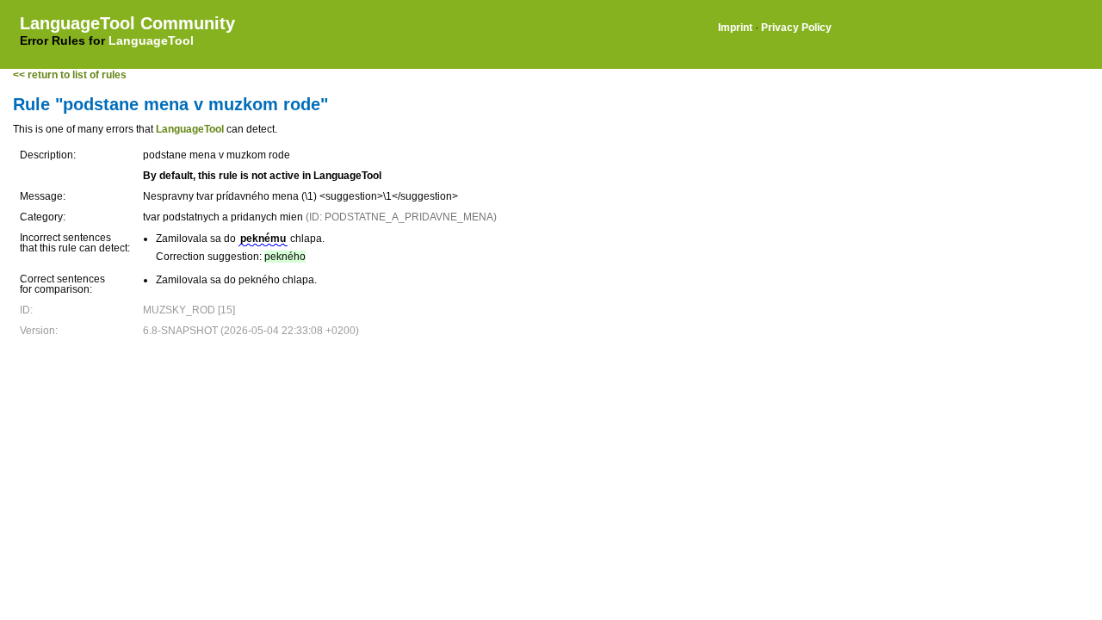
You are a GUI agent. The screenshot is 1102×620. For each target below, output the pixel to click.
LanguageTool (151, 40)
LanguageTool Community (127, 23)
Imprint (735, 28)
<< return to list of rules (70, 75)
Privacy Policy (796, 28)
